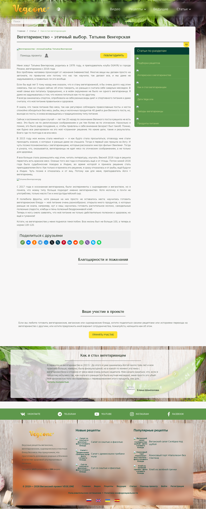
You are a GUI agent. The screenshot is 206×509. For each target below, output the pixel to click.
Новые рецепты (88, 430)
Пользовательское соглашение (84, 493)
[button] (30, 373)
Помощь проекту (149, 486)
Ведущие (160, 9)
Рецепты (136, 9)
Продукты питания (148, 123)
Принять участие (103, 334)
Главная (21, 31)
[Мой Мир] (46, 242)
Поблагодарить (114, 55)
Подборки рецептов (148, 63)
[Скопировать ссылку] (22, 242)
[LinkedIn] (69, 242)
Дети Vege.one (145, 99)
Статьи (182, 9)
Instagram (142, 414)
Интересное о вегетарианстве (154, 75)
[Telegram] (40, 242)
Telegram (70, 414)
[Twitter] (52, 242)
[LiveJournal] (58, 242)
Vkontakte (33, 414)
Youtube (106, 414)
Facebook (178, 414)
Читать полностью (58, 382)
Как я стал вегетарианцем (53, 31)
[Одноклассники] (34, 242)
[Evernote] (99, 242)
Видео (115, 9)
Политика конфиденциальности (121, 493)
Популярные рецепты (151, 430)
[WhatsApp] (81, 242)
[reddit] (75, 242)
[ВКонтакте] (28, 242)
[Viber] (87, 242)
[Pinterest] (64, 242)
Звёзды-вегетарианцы (150, 111)
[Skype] (93, 242)
